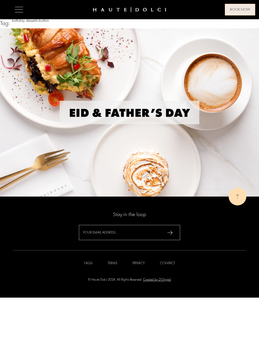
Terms (112, 263)
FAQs (88, 263)
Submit (170, 232)
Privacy (139, 263)
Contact (167, 263)
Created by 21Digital (157, 279)
